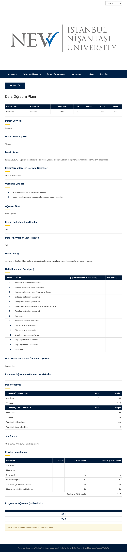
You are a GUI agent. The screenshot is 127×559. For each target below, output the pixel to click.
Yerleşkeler (76, 74)
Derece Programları (56, 74)
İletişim (91, 74)
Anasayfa (12, 74)
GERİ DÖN (16, 85)
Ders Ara (104, 74)
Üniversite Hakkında (32, 74)
